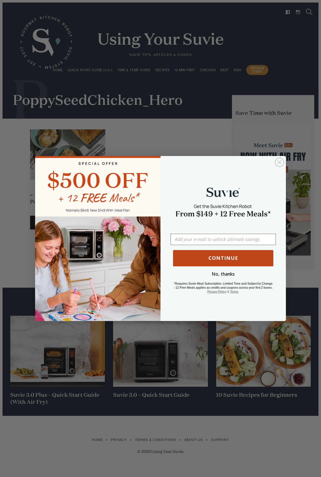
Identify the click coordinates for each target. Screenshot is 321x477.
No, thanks (223, 274)
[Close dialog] (279, 162)
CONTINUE (223, 258)
